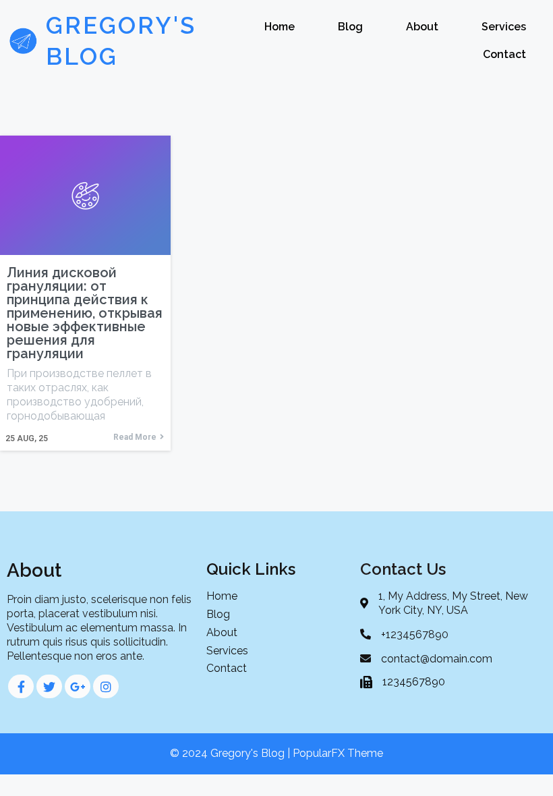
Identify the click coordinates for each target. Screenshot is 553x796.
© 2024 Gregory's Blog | (231, 753)
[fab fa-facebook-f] (21, 686)
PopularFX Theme (338, 753)
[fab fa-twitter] (49, 686)
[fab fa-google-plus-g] (77, 686)
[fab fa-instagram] (106, 686)
